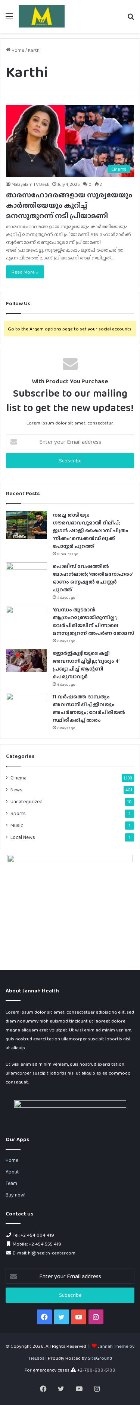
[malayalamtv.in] (42, 16)
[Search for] (130, 19)
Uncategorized (26, 801)
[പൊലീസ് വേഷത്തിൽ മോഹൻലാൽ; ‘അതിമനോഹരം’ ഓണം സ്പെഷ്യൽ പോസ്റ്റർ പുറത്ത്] (26, 576)
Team (11, 1183)
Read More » (25, 271)
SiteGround (100, 1358)
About (12, 1171)
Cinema (18, 777)
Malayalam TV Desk (30, 184)
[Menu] (9, 19)
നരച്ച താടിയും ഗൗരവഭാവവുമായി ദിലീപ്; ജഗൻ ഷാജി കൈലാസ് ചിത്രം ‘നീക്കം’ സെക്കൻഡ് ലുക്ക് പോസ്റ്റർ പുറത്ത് (90, 530)
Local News (22, 837)
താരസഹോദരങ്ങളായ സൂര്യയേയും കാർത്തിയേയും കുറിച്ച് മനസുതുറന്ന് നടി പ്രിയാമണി (69, 205)
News (16, 789)
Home (17, 50)
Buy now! (15, 1194)
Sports (18, 813)
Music (16, 825)
